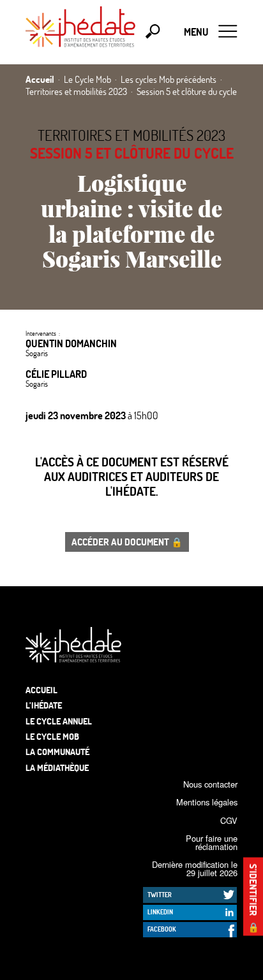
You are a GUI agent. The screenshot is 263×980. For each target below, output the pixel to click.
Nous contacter (210, 784)
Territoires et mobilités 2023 (131, 135)
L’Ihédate (44, 705)
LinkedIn (160, 911)
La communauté (57, 752)
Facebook (161, 929)
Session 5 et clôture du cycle (132, 152)
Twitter (159, 894)
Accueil (41, 690)
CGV (228, 820)
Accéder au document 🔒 (127, 541)
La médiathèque (57, 767)
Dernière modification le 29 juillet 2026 (194, 868)
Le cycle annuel (59, 721)
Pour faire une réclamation (211, 842)
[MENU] (227, 32)
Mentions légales (206, 802)
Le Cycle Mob (52, 736)
